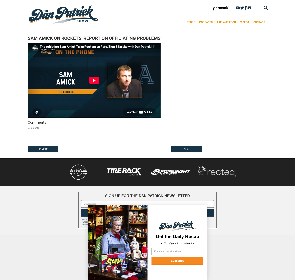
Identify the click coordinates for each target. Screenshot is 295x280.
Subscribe (177, 260)
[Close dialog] (203, 209)
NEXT (186, 149)
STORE (191, 22)
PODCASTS (206, 22)
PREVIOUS (43, 149)
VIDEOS (244, 22)
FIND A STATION (226, 22)
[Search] (265, 8)
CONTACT (259, 22)
